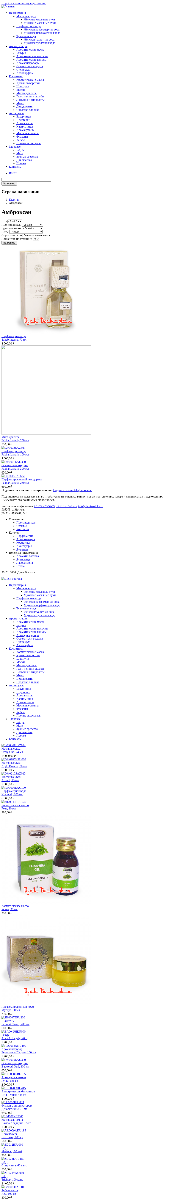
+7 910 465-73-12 (66, 506)
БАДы (20, 150)
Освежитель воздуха (14, 465)
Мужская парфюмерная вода (42, 32)
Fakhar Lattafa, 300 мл (15, 468)
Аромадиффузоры (27, 63)
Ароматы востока (27, 556)
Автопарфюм (24, 73)
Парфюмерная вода (28, 26)
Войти (13, 173)
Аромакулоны (25, 129)
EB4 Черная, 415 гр (13, 1094)
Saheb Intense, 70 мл (13, 339)
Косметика (16, 76)
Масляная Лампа (12, 1119)
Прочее (21, 163)
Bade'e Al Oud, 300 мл (15, 1066)
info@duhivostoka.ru (90, 506)
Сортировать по (11, 235)
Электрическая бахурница (18, 1091)
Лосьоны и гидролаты (30, 99)
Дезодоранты (24, 106)
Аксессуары (16, 113)
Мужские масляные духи (40, 22)
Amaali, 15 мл (10, 780)
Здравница (23, 559)
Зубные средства (27, 156)
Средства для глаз (27, 109)
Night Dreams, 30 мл (14, 766)
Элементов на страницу (16, 238)
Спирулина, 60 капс (14, 1165)
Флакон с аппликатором (16, 1105)
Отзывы (21, 525)
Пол (4, 221)
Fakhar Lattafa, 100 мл (15, 454)
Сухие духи (23, 69)
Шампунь (7, 1020)
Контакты (15, 166)
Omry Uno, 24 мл (12, 752)
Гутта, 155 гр (9, 1080)
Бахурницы (23, 116)
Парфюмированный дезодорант (21, 479)
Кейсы (20, 139)
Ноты (5, 231)
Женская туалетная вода (39, 39)
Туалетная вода (26, 36)
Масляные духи (26, 16)
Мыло (20, 103)
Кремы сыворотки (28, 83)
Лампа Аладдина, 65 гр (16, 1123)
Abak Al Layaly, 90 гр (14, 1038)
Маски (20, 89)
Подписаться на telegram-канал (72, 490)
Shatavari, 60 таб (11, 1151)
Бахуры (21, 52)
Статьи (20, 566)
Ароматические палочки (32, 56)
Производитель (11, 224)
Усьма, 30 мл (9, 909)
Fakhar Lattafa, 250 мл (15, 440)
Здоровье (15, 146)
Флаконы (22, 136)
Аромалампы (24, 123)
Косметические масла (30, 79)
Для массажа (24, 160)
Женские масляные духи (39, 19)
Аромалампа (9, 1133)
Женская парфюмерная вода (42, 29)
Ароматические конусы (31, 59)
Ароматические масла (30, 49)
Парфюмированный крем (17, 1006)
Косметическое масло (15, 805)
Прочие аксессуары (28, 143)
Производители (26, 522)
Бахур (5, 1034)
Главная (14, 199)
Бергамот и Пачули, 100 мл (18, 1052)
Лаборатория (24, 562)
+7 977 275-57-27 (44, 506)
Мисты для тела (26, 93)
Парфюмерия (17, 12)
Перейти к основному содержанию (23, 3)
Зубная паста (9, 1190)
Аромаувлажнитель (13, 1077)
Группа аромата (11, 228)
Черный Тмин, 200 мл (15, 1024)
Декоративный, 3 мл (14, 1108)
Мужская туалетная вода (39, 42)
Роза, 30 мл (8, 808)
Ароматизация (18, 46)
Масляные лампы (27, 133)
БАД (4, 1148)
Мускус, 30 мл (10, 1010)
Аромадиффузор (11, 1049)
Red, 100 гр (8, 1193)
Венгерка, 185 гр (12, 1137)
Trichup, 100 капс (12, 1179)
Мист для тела (10, 437)
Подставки (23, 119)
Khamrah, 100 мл (12, 794)
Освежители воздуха (29, 66)
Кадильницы (24, 126)
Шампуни (22, 86)
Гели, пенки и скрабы (30, 96)
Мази (19, 153)
